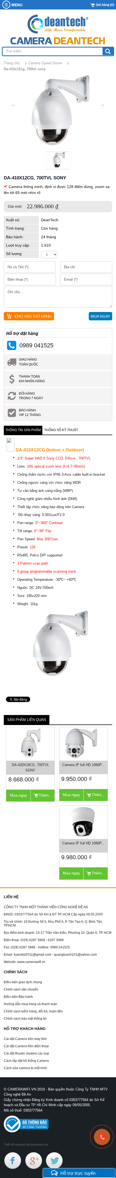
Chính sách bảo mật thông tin (25, 1019)
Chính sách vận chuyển (21, 989)
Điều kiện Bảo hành (18, 997)
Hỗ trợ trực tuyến (77, 1173)
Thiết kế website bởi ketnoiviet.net (26, 1144)
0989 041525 (36, 345)
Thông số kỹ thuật (61, 430)
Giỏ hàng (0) (105, 4)
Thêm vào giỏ (46, 795)
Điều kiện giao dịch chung (23, 982)
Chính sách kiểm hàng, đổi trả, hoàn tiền (33, 1011)
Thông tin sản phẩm (23, 430)
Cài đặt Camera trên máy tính (25, 1039)
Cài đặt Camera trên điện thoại (26, 1046)
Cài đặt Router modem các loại (26, 1053)
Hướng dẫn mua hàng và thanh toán (30, 1004)
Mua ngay (18, 795)
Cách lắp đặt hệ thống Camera (26, 1061)
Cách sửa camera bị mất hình (25, 1068)
